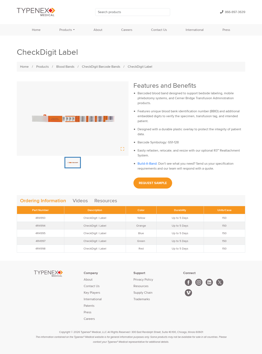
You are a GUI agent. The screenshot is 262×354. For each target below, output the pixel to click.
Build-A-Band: (147, 163)
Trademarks (141, 299)
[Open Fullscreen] (122, 149)
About (98, 29)
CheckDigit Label (140, 66)
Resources (140, 286)
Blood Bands (65, 66)
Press (226, 29)
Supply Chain (142, 292)
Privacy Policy (143, 279)
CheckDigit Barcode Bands (101, 66)
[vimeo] (188, 292)
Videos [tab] (80, 200)
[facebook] (188, 281)
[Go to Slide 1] (72, 162)
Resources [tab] (105, 200)
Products (65, 29)
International (195, 29)
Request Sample (153, 183)
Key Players (92, 292)
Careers (126, 29)
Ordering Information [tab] (43, 200)
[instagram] (198, 281)
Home (36, 29)
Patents (89, 305)
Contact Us (159, 29)
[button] (73, 118)
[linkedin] (209, 281)
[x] (219, 281)
